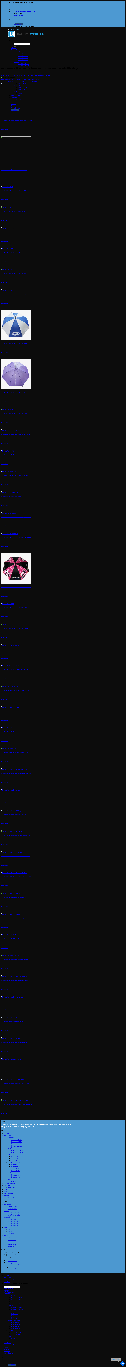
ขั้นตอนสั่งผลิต (8, 1341)
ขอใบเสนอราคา (8, 1194)
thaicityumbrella (14, 1269)
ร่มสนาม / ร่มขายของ (14, 1163)
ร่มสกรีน (10, 1179)
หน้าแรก (13, 48)
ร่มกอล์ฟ (16, 62)
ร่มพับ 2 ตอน (14, 1156)
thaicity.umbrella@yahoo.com (16, 1263)
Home (2, 76)
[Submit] (15, 46)
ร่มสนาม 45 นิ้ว (15, 1169)
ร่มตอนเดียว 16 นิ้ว (23, 54)
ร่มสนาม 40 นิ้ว (15, 1167)
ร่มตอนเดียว (17, 52)
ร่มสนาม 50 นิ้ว (15, 1171)
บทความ (6, 1189)
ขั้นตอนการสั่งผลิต (9, 1183)
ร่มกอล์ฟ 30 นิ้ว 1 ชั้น (23, 64)
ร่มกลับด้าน (11, 1173)
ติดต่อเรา (6, 1196)
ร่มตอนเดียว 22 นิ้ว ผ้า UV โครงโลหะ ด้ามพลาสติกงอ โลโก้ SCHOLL (20, 82)
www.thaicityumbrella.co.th (17, 1265)
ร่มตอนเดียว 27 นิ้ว (23, 60)
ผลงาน (6, 1192)
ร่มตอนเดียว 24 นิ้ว (23, 58)
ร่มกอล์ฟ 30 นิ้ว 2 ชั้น (23, 66)
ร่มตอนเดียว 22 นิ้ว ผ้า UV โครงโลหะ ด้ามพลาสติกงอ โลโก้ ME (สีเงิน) (20, 80)
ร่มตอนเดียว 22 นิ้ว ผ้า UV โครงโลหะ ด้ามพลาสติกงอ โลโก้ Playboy (24, 76)
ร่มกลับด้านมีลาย (16, 1175)
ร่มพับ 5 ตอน (21, 74)
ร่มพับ (9, 1154)
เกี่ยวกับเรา (7, 1185)
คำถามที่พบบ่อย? (9, 1198)
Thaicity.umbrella (16, 1267)
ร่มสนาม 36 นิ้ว (22, 78)
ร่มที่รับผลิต (14, 50)
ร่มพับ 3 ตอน (21, 72)
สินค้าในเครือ (11, 1187)
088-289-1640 (12, 1261)
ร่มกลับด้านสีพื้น (15, 1177)
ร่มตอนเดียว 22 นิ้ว (23, 56)
